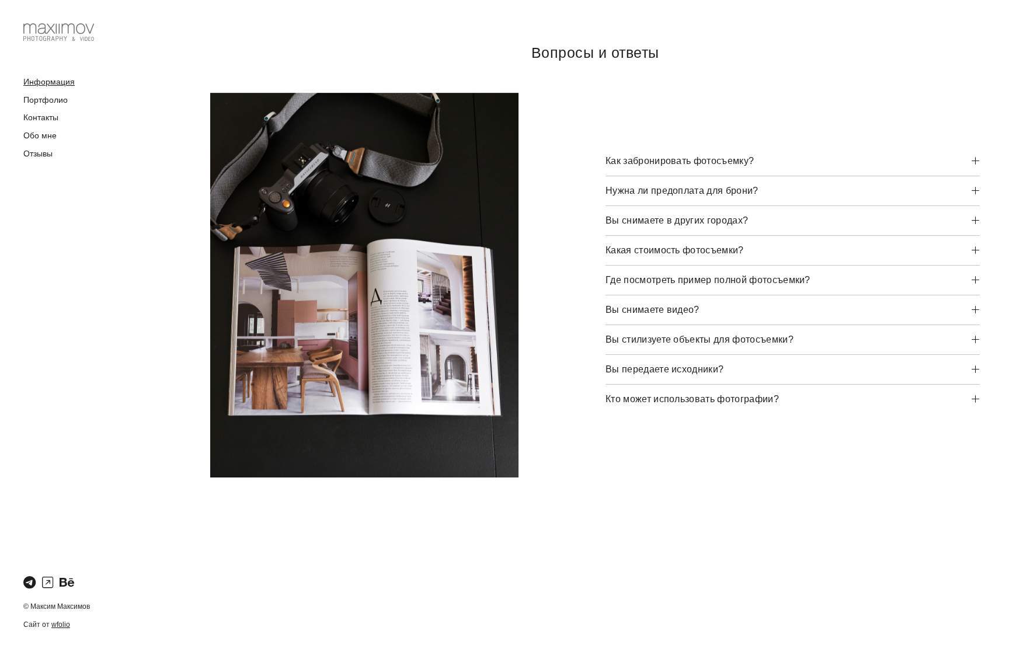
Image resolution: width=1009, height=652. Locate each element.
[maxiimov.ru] (58, 32)
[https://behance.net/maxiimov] (67, 583)
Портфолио (45, 99)
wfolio (60, 624)
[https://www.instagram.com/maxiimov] (47, 583)
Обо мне (40, 135)
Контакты (40, 117)
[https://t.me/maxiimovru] (29, 583)
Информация (49, 81)
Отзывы (38, 153)
